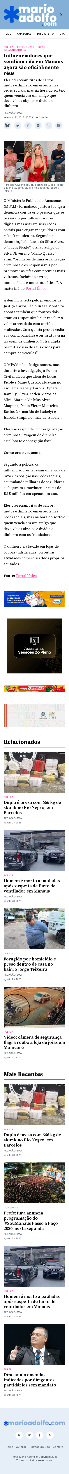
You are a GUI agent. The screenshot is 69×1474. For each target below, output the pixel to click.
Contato (58, 1446)
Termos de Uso (39, 1446)
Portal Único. (36, 288)
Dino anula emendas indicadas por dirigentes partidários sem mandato (30, 1380)
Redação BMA (13, 113)
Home (7, 33)
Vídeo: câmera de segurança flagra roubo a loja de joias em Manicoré (34, 1042)
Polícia (9, 47)
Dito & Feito (45, 33)
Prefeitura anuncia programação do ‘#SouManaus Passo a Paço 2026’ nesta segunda (31, 1220)
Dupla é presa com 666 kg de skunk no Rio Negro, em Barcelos (32, 808)
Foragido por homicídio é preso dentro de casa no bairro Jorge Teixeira (30, 964)
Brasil (64, 33)
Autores (21, 1446)
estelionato (26, 47)
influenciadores (15, 50)
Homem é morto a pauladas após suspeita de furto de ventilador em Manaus (32, 886)
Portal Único (26, 576)
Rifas (41, 47)
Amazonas (24, 33)
